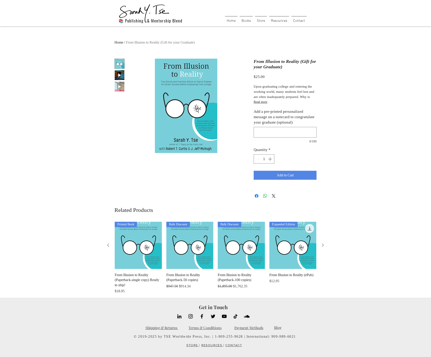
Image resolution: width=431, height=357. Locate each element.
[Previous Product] (108, 245)
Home (118, 42)
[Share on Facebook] (256, 196)
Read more (260, 102)
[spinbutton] (264, 159)
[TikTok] (235, 316)
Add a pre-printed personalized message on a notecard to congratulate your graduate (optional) (284, 116)
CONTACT (233, 345)
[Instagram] (191, 316)
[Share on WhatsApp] (265, 196)
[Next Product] (322, 245)
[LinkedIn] (179, 316)
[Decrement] (257, 159)
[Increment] (270, 159)
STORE (192, 345)
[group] (215, 258)
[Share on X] (273, 196)
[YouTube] (224, 316)
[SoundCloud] (247, 316)
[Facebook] (202, 316)
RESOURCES (212, 345)
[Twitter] (213, 316)
